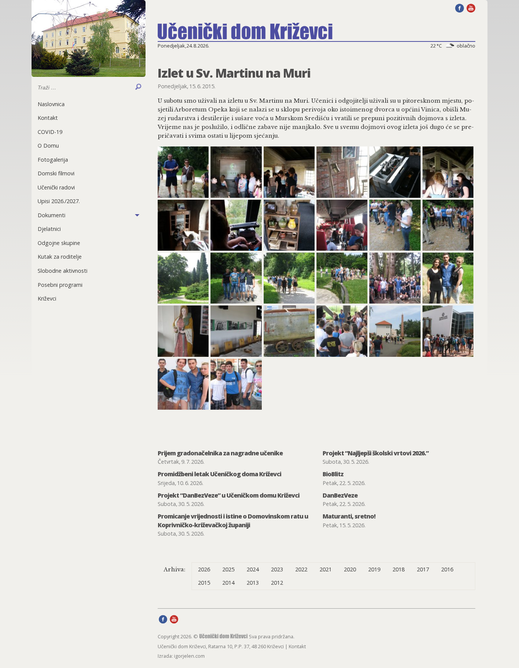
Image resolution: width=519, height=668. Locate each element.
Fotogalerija (53, 159)
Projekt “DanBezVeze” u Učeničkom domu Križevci (228, 495)
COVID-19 (50, 131)
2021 (326, 569)
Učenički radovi (56, 187)
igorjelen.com (189, 655)
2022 (301, 569)
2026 (204, 569)
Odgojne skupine (59, 243)
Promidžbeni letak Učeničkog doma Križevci (219, 474)
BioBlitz (333, 474)
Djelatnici (49, 228)
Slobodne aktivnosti (62, 270)
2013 (253, 582)
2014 (228, 582)
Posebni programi (60, 284)
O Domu (48, 145)
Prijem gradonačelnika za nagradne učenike (220, 453)
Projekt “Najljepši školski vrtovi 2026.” (376, 453)
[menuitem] (89, 104)
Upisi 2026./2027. (59, 201)
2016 (447, 569)
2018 (398, 569)
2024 (253, 569)
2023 (277, 569)
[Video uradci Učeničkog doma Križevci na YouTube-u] (471, 7)
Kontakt (48, 117)
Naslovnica (51, 104)
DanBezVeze (340, 495)
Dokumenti (51, 215)
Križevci (47, 298)
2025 (228, 569)
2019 (374, 569)
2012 (277, 582)
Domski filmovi (56, 173)
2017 (423, 569)
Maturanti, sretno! (349, 516)
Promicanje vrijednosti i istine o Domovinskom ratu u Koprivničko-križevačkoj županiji (233, 520)
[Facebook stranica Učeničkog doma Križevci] (459, 7)
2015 (204, 582)
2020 (350, 569)
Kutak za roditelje (60, 256)
